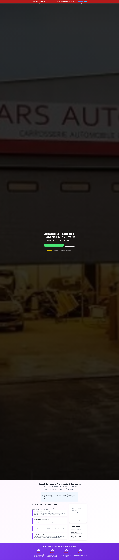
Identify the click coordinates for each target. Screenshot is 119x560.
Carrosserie (34, 3)
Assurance (78, 3)
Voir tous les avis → (69, 250)
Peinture (45, 3)
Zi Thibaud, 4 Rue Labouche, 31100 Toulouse (66, 1)
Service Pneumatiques (60, 3)
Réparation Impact (49, 3)
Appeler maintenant (69, 245)
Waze (85, 1)
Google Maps (81, 1)
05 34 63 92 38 (53, 1)
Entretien (65, 3)
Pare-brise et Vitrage (69, 3)
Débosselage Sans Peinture (40, 3)
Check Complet (55, 3)
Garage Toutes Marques (83, 3)
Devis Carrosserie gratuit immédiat (54, 245)
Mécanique (74, 3)
